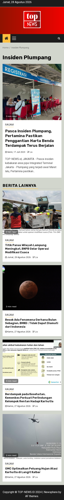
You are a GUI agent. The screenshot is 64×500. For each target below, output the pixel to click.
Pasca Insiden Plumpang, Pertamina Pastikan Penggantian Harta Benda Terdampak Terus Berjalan (29, 138)
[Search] (59, 38)
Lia (31, 152)
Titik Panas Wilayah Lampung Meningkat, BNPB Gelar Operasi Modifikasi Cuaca (27, 249)
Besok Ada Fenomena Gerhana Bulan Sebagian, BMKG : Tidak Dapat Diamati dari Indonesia (31, 323)
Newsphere (51, 492)
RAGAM (9, 124)
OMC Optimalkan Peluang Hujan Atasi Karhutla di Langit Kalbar (31, 470)
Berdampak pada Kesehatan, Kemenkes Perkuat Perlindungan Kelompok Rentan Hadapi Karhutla (29, 398)
